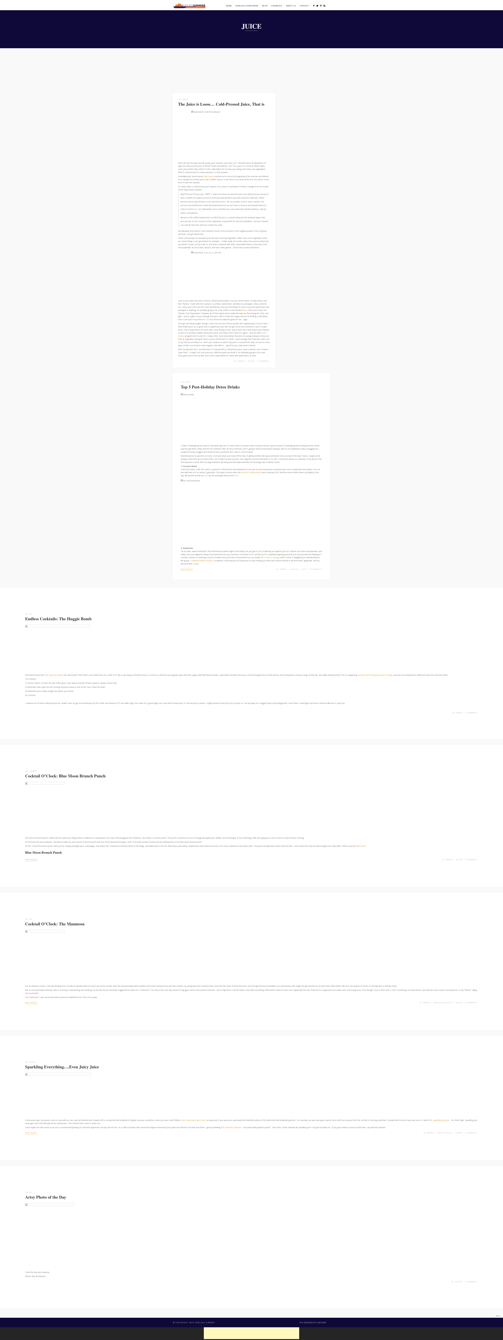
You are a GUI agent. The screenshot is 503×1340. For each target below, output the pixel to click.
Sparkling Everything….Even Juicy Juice (62, 1067)
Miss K (33, 1062)
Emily (185, 99)
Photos (459, 1282)
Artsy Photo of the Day (45, 1197)
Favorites (276, 5)
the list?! (362, 846)
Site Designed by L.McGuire (312, 1322)
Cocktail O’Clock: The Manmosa (54, 924)
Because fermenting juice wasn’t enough (375, 675)
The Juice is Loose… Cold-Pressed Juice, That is (221, 104)
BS (31, 1192)
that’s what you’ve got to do (193, 1120)
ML (31, 614)
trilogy (196, 563)
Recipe (459, 860)
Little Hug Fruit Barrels (53, 675)
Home (229, 5)
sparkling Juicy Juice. (441, 1120)
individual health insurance (202, 560)
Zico (206, 475)
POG (207, 319)
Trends (241, 361)
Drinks (283, 569)
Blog (265, 5)
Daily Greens (208, 176)
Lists (304, 569)
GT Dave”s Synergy (271, 557)
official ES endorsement (251, 472)
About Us (291, 5)
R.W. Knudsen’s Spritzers (231, 1127)
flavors (245, 310)
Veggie (251, 361)
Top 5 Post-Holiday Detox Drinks (210, 387)
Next (498, 1316)
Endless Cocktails (443, 1002)
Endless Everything (247, 5)
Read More (187, 569)
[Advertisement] (251, 68)
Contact (304, 5)
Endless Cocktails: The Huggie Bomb (58, 619)
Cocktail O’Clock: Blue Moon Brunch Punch (65, 776)
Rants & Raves (444, 1133)
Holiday (294, 569)
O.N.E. (236, 475)
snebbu (33, 771)
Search (328, 5)
